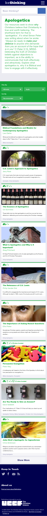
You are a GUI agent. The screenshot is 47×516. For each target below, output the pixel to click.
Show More (23, 460)
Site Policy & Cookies (35, 511)
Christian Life (29, 414)
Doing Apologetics (14, 181)
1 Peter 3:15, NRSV (25, 49)
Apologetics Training (8, 414)
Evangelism (17, 376)
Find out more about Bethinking (11, 489)
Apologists (5, 181)
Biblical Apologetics (8, 142)
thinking (15, 2)
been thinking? (11, 10)
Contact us (6, 513)
